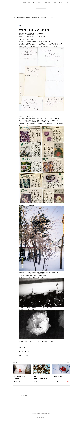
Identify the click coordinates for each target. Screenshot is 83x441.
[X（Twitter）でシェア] (22, 351)
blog (14, 17)
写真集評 (51, 17)
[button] (68, 17)
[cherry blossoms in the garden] (41, 369)
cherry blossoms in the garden (40, 377)
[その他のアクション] (63, 26)
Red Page (58, 376)
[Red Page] (61, 369)
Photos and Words (19, 377)
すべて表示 (68, 362)
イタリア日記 (44, 17)
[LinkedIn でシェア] (25, 351)
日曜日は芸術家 (35, 17)
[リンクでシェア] (28, 351)
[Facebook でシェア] (19, 351)
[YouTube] (41, 417)
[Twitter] (39, 417)
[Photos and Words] (22, 369)
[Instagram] (43, 417)
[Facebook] (37, 417)
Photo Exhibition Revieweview (23, 17)
